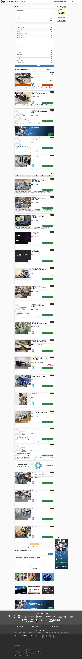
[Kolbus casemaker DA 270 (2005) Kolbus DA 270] (23, 514)
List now (50, 134)
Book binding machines (20, 175)
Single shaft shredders (17, 632)
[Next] (52, 173)
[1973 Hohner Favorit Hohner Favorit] (23, 399)
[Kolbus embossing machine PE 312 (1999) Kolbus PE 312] (23, 496)
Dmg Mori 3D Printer (39, 632)
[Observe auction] (52, 74)
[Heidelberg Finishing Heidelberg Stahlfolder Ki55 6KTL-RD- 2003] (23, 417)
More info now (50, 465)
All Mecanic (17, 559)
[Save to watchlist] (52, 93)
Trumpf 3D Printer (31, 632)
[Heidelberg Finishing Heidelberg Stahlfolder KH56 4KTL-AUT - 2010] (23, 116)
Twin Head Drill (35, 175)
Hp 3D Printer (25, 632)
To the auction (48, 84)
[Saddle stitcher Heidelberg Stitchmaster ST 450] (23, 78)
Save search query (34, 543)
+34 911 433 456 (19, 627)
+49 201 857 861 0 (37, 626)
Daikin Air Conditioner (55, 632)
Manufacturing (31, 564)
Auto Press (17, 561)
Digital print (28, 175)
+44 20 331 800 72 (19, 626)
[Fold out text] (34, 89)
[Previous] (51, 173)
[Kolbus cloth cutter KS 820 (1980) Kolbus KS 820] (23, 532)
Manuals (29, 563)
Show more (34, 568)
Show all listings (50, 24)
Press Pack (43, 559)
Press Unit (43, 563)
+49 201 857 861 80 (55, 626)
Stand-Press (43, 566)
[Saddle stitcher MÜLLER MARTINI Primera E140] (23, 381)
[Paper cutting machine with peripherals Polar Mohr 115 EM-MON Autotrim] (23, 346)
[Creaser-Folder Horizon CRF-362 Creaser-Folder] (23, 98)
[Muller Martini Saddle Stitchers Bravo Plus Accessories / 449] (23, 434)
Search (56, 1)
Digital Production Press (19, 566)
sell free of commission (61, 562)
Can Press (17, 563)
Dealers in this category (34, 65)
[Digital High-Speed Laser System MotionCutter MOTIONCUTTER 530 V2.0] (23, 274)
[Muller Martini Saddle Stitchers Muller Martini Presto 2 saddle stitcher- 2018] (23, 220)
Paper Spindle (49, 175)
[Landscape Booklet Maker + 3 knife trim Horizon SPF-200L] (23, 161)
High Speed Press (31, 559)
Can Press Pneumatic (19, 564)
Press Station (43, 561)
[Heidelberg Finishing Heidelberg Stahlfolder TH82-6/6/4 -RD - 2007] (23, 450)
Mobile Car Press (31, 566)
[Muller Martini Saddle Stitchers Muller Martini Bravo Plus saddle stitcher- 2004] (23, 292)
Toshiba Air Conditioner (64, 632)
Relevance (49, 69)
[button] (80, 1)
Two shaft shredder (47, 632)
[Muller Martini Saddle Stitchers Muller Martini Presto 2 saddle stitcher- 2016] (23, 310)
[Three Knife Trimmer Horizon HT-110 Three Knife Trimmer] (23, 328)
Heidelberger (42, 175)
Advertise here (62, 537)
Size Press (43, 564)
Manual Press (30, 561)
